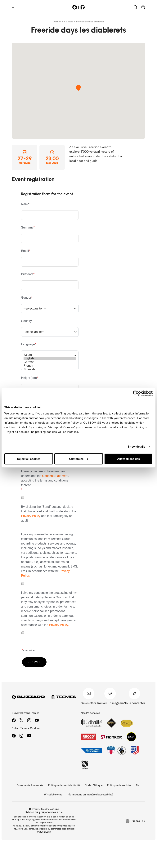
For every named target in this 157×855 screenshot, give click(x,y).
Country (26, 321)
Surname (27, 227)
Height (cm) (29, 377)
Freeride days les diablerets (90, 21)
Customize (76, 458)
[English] (50, 358)
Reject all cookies (28, 458)
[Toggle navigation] (14, 7)
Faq (138, 785)
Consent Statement (55, 475)
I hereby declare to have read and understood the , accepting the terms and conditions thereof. (45, 478)
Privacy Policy (30, 516)
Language (28, 344)
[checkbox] (22, 497)
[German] (50, 362)
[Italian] (50, 355)
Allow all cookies (128, 458)
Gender (26, 297)
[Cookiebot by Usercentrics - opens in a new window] (136, 393)
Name (25, 204)
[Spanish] (50, 369)
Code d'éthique (93, 785)
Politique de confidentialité (64, 785)
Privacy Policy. (59, 625)
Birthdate (27, 274)
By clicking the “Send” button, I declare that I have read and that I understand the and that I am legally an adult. (48, 513)
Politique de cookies (119, 785)
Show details (136, 446)
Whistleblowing (53, 794)
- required (29, 650)
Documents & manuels (30, 785)
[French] (50, 366)
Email (25, 250)
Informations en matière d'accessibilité (90, 794)
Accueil (57, 21)
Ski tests (69, 21)
